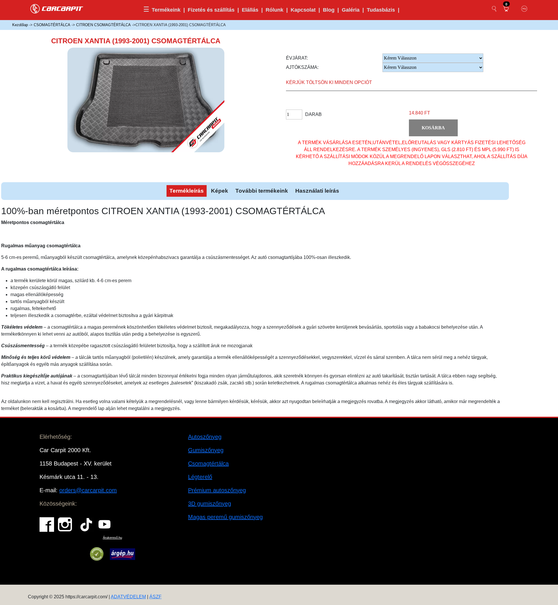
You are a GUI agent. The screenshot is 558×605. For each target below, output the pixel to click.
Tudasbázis (381, 10)
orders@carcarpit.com (88, 490)
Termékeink (166, 10)
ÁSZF (155, 596)
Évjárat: (297, 58)
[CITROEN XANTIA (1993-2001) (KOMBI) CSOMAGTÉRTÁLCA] (154, 105)
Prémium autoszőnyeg (217, 490)
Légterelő (200, 477)
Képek (219, 191)
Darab (313, 114)
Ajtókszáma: (302, 67)
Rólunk (274, 10)
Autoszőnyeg (204, 437)
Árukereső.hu (112, 537)
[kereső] (494, 9)
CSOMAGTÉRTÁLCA (52, 25)
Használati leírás (317, 191)
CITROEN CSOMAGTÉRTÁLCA (103, 25)
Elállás (250, 10)
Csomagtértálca (208, 463)
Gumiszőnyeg (205, 450)
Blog (329, 10)
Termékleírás (186, 191)
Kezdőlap (20, 25)
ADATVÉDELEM (128, 596)
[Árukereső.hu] (97, 554)
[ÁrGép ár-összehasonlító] (122, 554)
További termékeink (261, 191)
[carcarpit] (57, 8)
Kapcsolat (303, 10)
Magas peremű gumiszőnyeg (225, 517)
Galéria (351, 10)
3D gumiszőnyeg (209, 503)
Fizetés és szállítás (211, 10)
